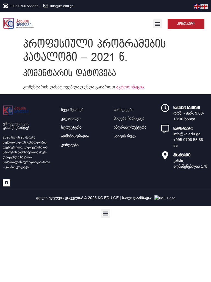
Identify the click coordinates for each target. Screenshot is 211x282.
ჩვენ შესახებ (72, 109)
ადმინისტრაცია (75, 136)
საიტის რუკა (125, 136)
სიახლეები (123, 109)
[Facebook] (6, 182)
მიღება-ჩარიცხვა (129, 118)
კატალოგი (70, 118)
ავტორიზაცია (130, 87)
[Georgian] (204, 6)
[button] (157, 23)
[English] (197, 6)
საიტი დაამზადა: (137, 198)
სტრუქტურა (71, 127)
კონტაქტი (70, 145)
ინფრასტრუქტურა (130, 127)
